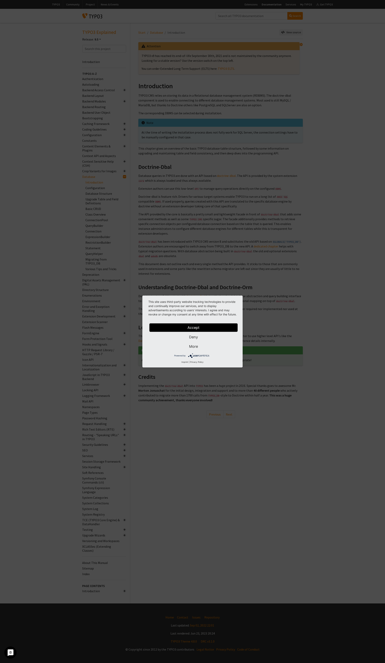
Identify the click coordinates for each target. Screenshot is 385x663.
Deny (193, 337)
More (193, 346)
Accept (193, 327)
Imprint (184, 362)
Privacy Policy (197, 362)
